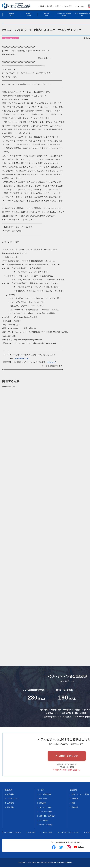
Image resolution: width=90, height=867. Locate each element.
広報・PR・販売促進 (47, 816)
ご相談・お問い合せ (68, 756)
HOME (42, 6)
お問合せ (58, 6)
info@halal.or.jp (21, 358)
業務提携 (75, 807)
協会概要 (49, 6)
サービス (29, 14)
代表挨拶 (10, 794)
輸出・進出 (43, 799)
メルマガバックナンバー (69, 832)
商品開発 (42, 803)
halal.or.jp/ (51, 362)
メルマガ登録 (47, 832)
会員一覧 (31, 832)
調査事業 (75, 799)
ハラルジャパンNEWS (64, 14)
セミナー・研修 (45, 807)
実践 (73, 803)
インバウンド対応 (45, 812)
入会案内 (10, 803)
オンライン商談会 (45, 825)
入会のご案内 (68, 6)
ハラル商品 (43, 820)
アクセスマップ (13, 799)
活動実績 (46, 14)
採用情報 (10, 807)
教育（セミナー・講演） (81, 794)
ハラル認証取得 (45, 794)
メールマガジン (80, 6)
